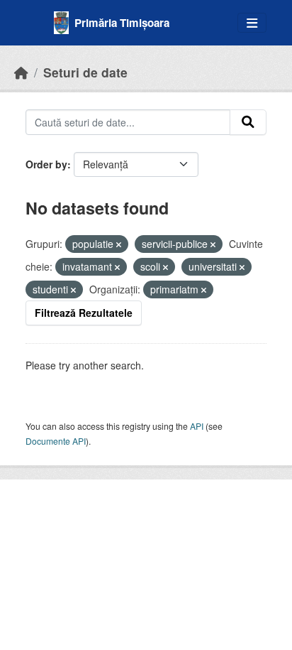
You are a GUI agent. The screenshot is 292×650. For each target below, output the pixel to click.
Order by (46, 164)
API (196, 426)
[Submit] (248, 122)
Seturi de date (85, 72)
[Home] (21, 72)
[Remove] (118, 244)
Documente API (56, 441)
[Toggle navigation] (251, 23)
